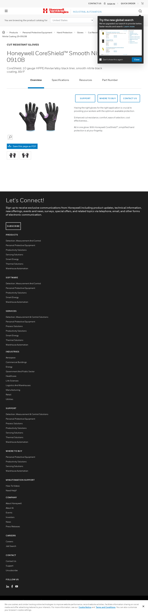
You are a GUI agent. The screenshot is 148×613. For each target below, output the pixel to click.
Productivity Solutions (16, 250)
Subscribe (13, 226)
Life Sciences (12, 380)
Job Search (11, 546)
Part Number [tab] (110, 79)
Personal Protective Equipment (20, 245)
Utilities (9, 399)
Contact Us (11, 561)
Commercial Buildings (16, 362)
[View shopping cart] (142, 3)
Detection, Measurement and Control (23, 240)
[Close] (143, 606)
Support (85, 98)
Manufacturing (13, 390)
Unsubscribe (12, 570)
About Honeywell (14, 503)
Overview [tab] (36, 79)
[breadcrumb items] (3, 32)
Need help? (11, 490)
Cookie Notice (85, 607)
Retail (8, 394)
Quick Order (128, 3)
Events (9, 512)
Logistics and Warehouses (18, 385)
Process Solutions (14, 326)
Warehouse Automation (17, 268)
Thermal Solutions (14, 264)
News (8, 522)
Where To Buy (107, 98)
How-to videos (13, 486)
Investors (10, 517)
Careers (9, 541)
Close (136, 59)
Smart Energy (12, 259)
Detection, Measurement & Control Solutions (27, 317)
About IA (9, 508)
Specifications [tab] (60, 79)
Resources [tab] (85, 79)
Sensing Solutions (14, 254)
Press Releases (13, 526)
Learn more (129, 26)
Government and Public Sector (20, 371)
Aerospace (10, 357)
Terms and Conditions (105, 607)
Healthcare (11, 376)
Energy (9, 367)
